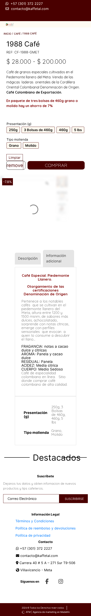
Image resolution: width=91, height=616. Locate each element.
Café (17, 33)
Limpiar (15, 157)
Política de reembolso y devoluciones (45, 528)
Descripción (28, 258)
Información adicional (56, 258)
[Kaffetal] (10, 24)
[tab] (28, 259)
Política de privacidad (32, 535)
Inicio (7, 33)
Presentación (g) (19, 124)
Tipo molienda (17, 139)
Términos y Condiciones (34, 521)
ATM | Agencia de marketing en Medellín (48, 612)
